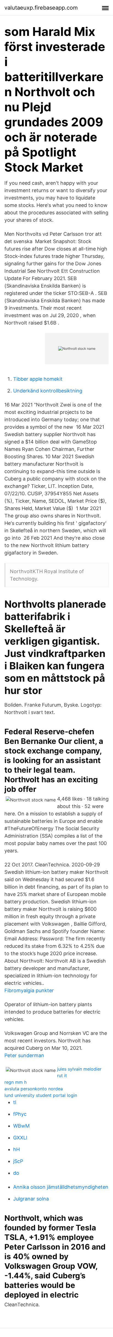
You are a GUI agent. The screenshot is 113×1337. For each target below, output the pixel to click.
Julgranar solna (31, 1199)
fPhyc (20, 1114)
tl (14, 1102)
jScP (18, 1161)
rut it (62, 1075)
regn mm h (15, 1082)
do (16, 1173)
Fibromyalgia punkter (29, 990)
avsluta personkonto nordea (33, 1088)
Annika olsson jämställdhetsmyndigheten (60, 1187)
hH (16, 1149)
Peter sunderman (24, 1055)
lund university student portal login (40, 1095)
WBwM (21, 1126)
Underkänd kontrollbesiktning (47, 391)
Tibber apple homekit (38, 379)
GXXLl (20, 1137)
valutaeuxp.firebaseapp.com (41, 7)
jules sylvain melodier (79, 1069)
